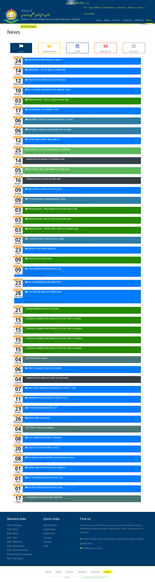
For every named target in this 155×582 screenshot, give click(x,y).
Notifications (108, 7)
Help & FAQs (89, 14)
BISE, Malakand (14, 541)
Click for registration (34, 275)
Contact (140, 7)
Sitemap (131, 7)
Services (116, 20)
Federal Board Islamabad (19, 554)
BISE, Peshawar (14, 525)
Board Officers (95, 7)
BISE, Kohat (12, 529)
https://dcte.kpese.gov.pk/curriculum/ (41, 301)
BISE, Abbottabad (15, 546)
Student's (127, 20)
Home (99, 20)
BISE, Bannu (13, 533)
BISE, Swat (12, 537)
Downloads (120, 7)
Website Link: (31, 298)
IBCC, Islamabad (15, 558)
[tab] (21, 48)
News (149, 20)
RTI (85, 7)
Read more (84, 532)
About (107, 20)
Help (45, 546)
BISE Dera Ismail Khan (17, 550)
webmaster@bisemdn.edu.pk (95, 576)
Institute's (139, 20)
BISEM (67, 576)
